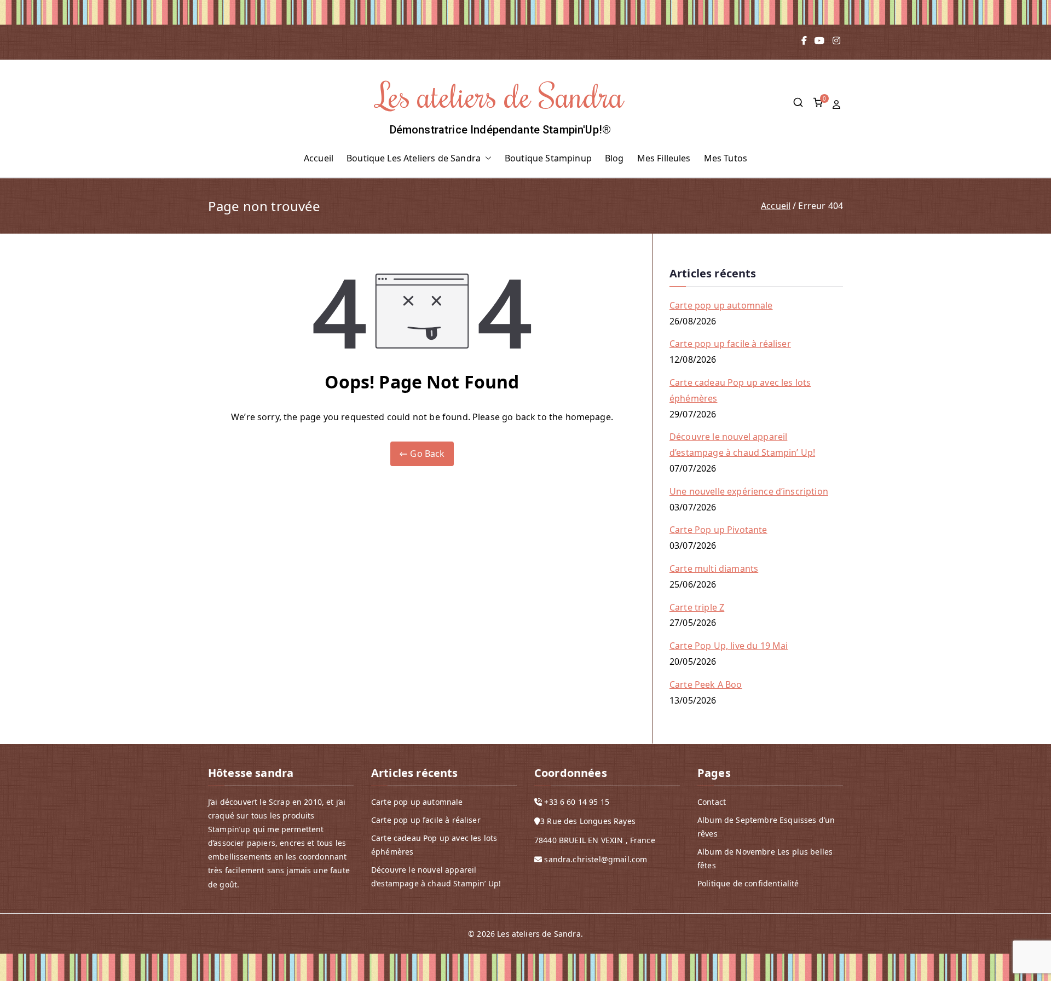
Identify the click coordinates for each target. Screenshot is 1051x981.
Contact (711, 802)
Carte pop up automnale (721, 305)
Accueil (318, 158)
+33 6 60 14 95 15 (576, 802)
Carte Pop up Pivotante (718, 530)
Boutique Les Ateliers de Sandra (414, 158)
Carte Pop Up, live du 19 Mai (728, 646)
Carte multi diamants (713, 568)
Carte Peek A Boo (705, 684)
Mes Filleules (664, 158)
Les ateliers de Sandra (501, 95)
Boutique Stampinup (548, 158)
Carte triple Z (696, 607)
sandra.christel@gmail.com (595, 859)
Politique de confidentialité (748, 883)
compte (837, 105)
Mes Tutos (725, 158)
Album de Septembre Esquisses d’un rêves (766, 827)
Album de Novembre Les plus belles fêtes (765, 858)
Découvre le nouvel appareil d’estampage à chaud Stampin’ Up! (742, 444)
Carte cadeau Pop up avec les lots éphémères (740, 390)
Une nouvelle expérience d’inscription (748, 491)
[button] (486, 158)
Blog (614, 158)
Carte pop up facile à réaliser (730, 344)
